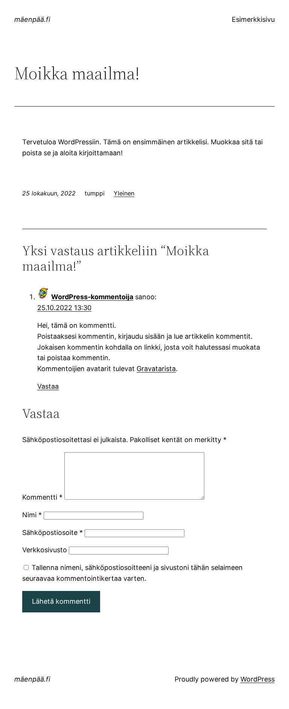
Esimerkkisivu (253, 19)
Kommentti (42, 497)
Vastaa (48, 386)
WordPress (257, 679)
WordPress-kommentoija (92, 297)
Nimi (32, 515)
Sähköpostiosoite (52, 532)
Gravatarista (156, 369)
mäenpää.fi (32, 19)
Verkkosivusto (44, 550)
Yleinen (124, 193)
